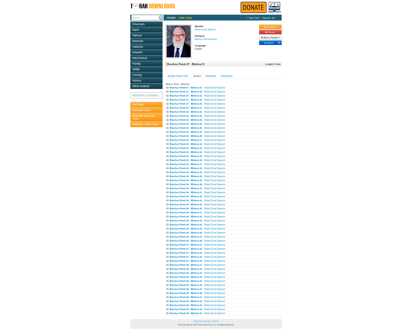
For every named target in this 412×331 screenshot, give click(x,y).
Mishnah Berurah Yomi (143, 117)
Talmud (137, 35)
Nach (135, 29)
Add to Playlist (270, 37)
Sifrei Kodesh (141, 86)
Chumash (138, 24)
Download (271, 26)
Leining (137, 75)
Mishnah (137, 41)
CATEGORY (226, 76)
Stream (271, 32)
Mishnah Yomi (141, 110)
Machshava (139, 58)
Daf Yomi (138, 104)
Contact (215, 321)
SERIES (197, 76)
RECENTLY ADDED (145, 95)
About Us (198, 321)
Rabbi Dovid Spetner (205, 29)
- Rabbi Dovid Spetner (197, 87)
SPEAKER (211, 76)
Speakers (171, 17)
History (136, 80)
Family (136, 63)
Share (270, 42)
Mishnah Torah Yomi (145, 124)
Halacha (137, 46)
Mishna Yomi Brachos (206, 39)
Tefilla (136, 69)
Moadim (137, 52)
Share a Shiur (185, 17)
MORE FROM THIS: (178, 76)
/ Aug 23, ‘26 (261, 17)
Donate (207, 321)
